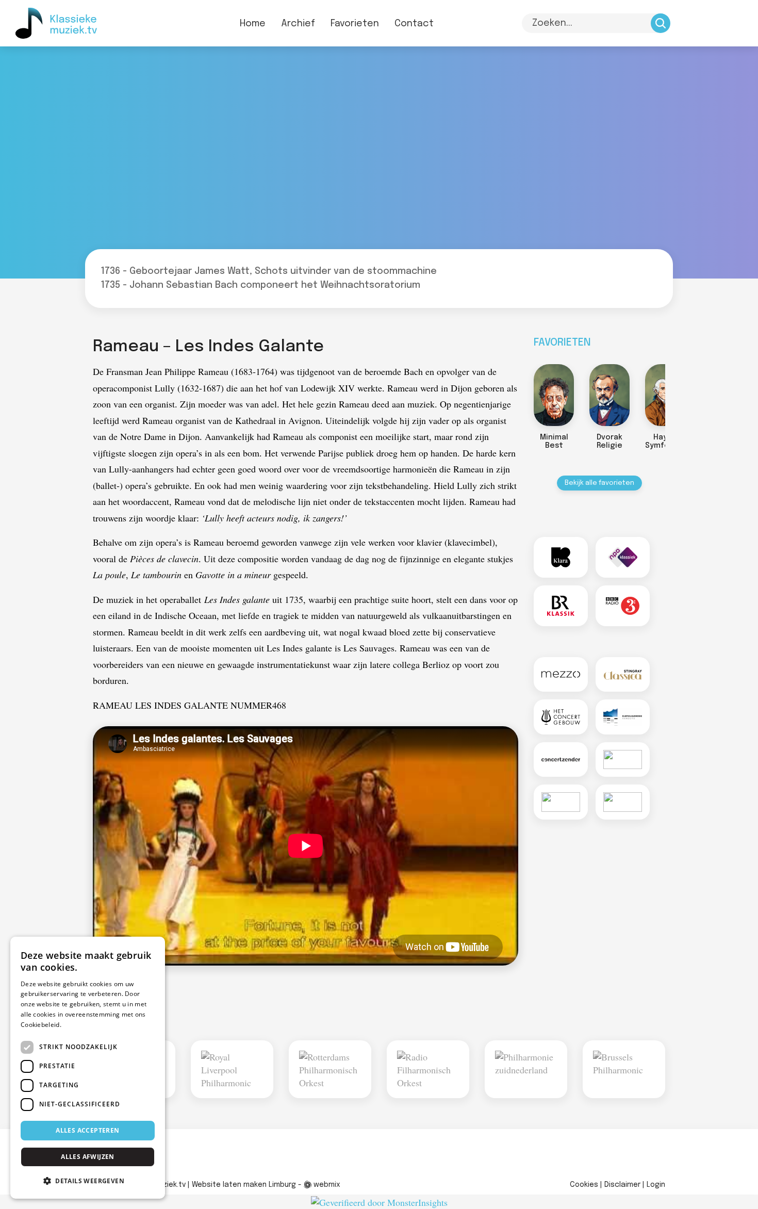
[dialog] (87, 1068)
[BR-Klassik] (561, 606)
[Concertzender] (560, 760)
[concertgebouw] (560, 717)
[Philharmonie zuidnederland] (526, 1069)
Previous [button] (523, 399)
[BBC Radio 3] (622, 606)
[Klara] (561, 557)
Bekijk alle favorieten (599, 483)
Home (253, 23)
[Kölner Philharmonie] (560, 802)
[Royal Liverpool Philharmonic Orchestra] (232, 1069)
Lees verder (80, 1024)
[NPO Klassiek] (622, 557)
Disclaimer (622, 1184)
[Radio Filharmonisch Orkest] (428, 1069)
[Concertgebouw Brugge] (622, 802)
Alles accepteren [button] (87, 1130)
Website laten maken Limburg (244, 1184)
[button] (88, 1180)
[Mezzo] (560, 674)
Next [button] (675, 399)
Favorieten (355, 23)
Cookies (584, 1184)
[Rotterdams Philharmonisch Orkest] (330, 1069)
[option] (554, 409)
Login (656, 1184)
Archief (298, 23)
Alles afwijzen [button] (87, 1156)
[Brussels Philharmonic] (624, 1069)
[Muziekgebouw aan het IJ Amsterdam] (622, 760)
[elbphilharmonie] (622, 717)
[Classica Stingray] (622, 674)
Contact (414, 23)
